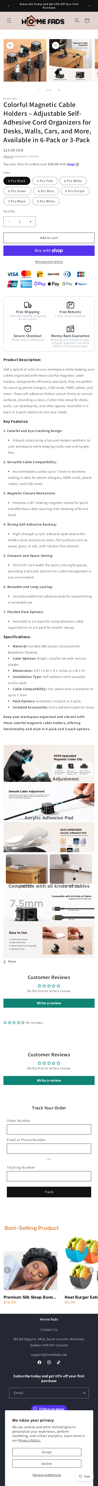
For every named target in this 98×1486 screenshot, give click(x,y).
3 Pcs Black (17, 201)
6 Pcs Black (17, 181)
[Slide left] (39, 90)
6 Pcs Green (17, 191)
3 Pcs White (46, 201)
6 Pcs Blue (46, 191)
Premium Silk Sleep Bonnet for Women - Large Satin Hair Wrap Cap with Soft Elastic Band (30, 1297)
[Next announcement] (90, 6)
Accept (47, 1452)
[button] (9, 21)
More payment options (49, 261)
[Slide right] (59, 90)
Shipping (8, 156)
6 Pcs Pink (45, 181)
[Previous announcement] (8, 6)
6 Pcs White (73, 181)
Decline (46, 1463)
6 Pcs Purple (75, 191)
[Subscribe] (84, 1393)
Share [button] (12, 961)
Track (49, 1192)
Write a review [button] (49, 1003)
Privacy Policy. (29, 1440)
